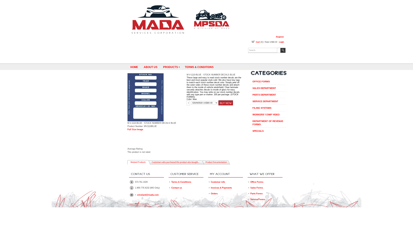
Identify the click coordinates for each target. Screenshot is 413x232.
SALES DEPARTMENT (264, 88)
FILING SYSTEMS (261, 108)
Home (134, 67)
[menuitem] (134, 67)
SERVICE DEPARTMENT (265, 101)
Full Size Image (135, 129)
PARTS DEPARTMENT (264, 94)
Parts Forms (256, 193)
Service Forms (257, 199)
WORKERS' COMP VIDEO (266, 114)
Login (281, 42)
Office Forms (256, 182)
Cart (258, 42)
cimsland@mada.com (148, 195)
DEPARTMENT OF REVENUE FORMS (267, 123)
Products (170, 67)
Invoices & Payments (221, 188)
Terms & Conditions (199, 67)
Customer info (218, 182)
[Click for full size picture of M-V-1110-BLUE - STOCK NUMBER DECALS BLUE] (145, 121)
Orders (214, 193)
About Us (150, 67)
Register (280, 37)
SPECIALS (258, 131)
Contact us (176, 188)
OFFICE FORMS (261, 81)
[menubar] (206, 67)
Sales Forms (256, 188)
